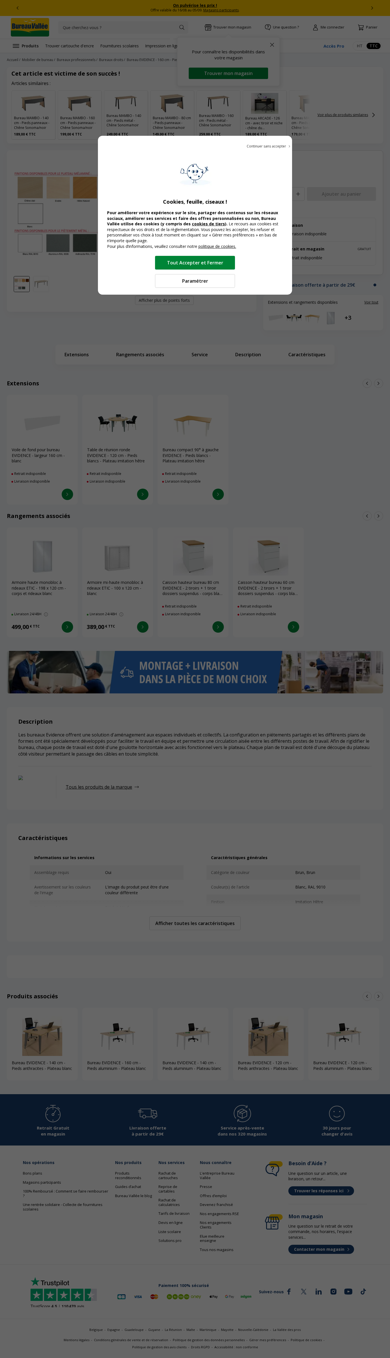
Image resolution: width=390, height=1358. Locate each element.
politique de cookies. (217, 246)
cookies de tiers (208, 223)
